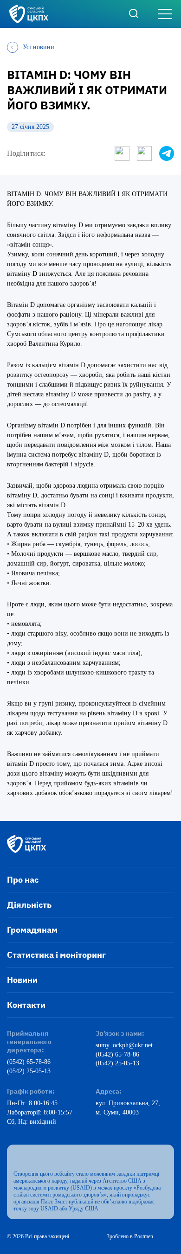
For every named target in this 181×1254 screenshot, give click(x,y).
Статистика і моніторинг (56, 954)
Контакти (26, 1004)
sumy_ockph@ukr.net (124, 1045)
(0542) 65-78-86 (29, 1061)
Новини (22, 979)
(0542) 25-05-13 (29, 1071)
